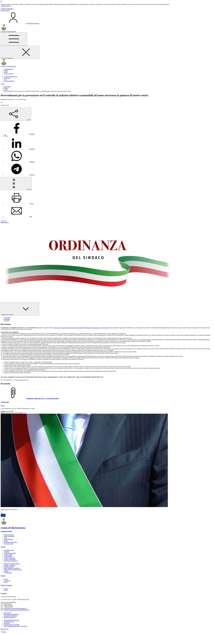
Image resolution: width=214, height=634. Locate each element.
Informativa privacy (9, 621)
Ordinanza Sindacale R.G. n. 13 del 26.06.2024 (42, 398)
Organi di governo (9, 534)
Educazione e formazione (10, 560)
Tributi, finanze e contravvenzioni (13, 569)
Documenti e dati (8, 543)
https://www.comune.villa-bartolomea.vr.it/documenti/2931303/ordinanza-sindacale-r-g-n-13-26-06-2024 (81, 327)
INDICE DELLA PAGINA (7, 314)
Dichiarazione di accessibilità (11, 624)
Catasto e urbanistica (9, 557)
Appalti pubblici (8, 554)
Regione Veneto (5, 10)
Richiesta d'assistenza (9, 617)
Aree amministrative (9, 536)
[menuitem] (19, 134)
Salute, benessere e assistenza (11, 568)
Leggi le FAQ (7, 612)
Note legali (7, 623)
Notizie (6, 579)
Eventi (5, 590)
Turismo (6, 571)
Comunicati (7, 580)
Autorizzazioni (8, 556)
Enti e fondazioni (8, 539)
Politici (6, 540)
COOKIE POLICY (6, 6)
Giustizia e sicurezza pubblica (12, 563)
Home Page (7, 86)
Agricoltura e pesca (9, 550)
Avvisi (5, 89)
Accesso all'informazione (10, 76)
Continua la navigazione (7, 9)
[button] (8, 69)
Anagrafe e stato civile (10, 553)
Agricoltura (7, 78)
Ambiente (6, 551)
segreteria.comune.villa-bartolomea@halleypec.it (17, 610)
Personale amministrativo (10, 542)
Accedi (2, 84)
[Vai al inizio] (1, 512)
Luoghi (6, 588)
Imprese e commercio (9, 565)
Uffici (5, 537)
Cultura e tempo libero (10, 559)
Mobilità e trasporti (9, 566)
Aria (5, 79)
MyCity (4, 632)
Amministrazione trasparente (11, 620)
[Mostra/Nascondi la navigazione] (14, 39)
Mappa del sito (4, 629)
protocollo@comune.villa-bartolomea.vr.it (15, 608)
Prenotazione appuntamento (11, 614)
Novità (6, 88)
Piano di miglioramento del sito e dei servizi (15, 626)
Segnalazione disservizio (10, 615)
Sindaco (3, 405)
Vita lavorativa (8, 572)
